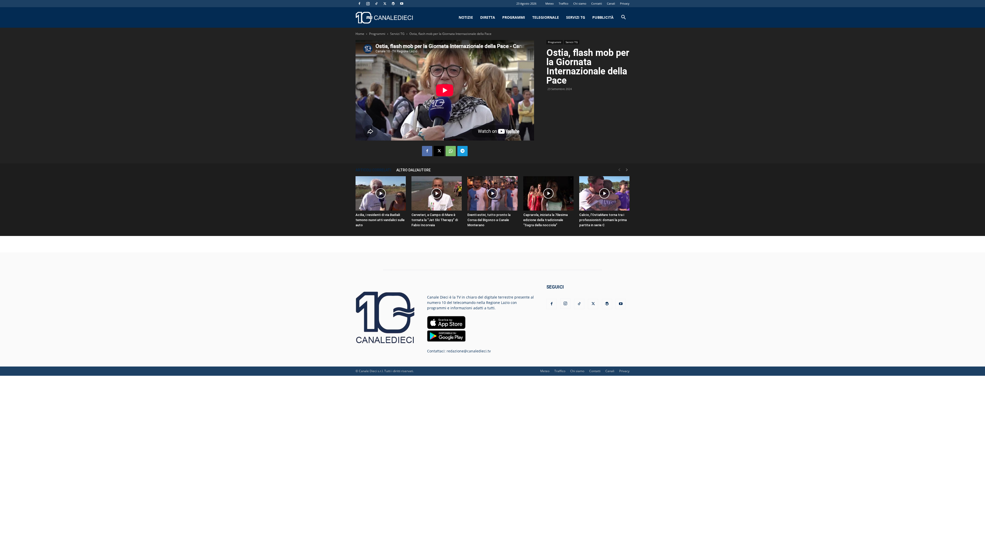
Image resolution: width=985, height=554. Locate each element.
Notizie (466, 17)
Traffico (563, 3)
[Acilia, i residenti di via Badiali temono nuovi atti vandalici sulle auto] (381, 193)
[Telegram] (462, 151)
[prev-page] (619, 170)
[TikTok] (376, 3)
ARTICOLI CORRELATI (373, 170)
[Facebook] (359, 3)
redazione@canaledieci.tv (469, 351)
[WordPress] (393, 3)
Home (360, 34)
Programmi (513, 17)
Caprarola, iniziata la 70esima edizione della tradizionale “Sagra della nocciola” (545, 220)
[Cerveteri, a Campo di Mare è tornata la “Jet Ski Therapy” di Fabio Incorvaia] (436, 193)
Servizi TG (575, 17)
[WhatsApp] (451, 151)
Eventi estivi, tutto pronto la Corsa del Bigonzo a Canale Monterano (488, 220)
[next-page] (626, 170)
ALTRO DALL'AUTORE (413, 170)
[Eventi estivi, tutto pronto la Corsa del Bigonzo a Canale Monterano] (492, 193)
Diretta (487, 17)
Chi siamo (579, 3)
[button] (623, 17)
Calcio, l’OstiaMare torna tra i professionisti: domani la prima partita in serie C (603, 220)
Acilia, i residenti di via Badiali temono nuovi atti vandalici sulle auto (380, 220)
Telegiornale (545, 17)
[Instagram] (368, 3)
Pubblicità (603, 17)
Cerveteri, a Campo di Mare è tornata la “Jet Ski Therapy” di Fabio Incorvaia (434, 220)
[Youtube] (402, 3)
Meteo (549, 3)
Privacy (624, 3)
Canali (611, 3)
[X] (385, 3)
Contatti (596, 3)
